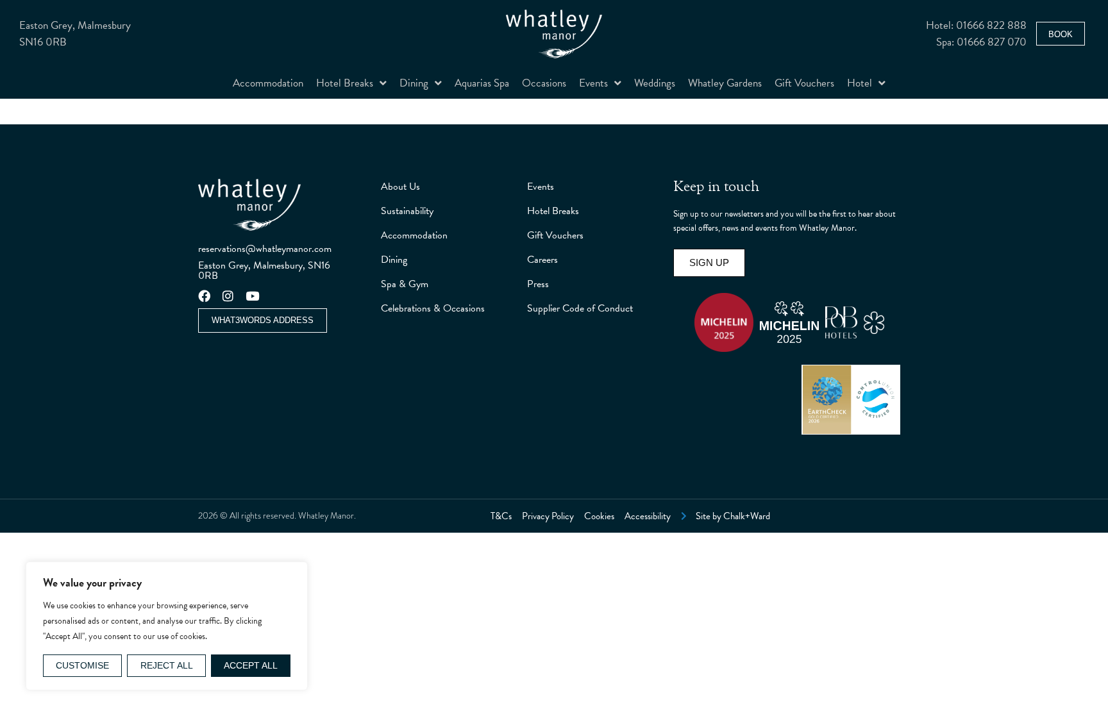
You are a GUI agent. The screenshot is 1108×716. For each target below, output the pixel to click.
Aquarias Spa (482, 83)
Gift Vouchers (804, 83)
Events (593, 83)
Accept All (251, 665)
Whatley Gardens (725, 83)
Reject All (166, 665)
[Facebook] (204, 295)
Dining (413, 83)
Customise (82, 665)
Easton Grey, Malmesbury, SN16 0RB (264, 270)
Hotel (859, 83)
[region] (167, 626)
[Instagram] (228, 295)
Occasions (544, 83)
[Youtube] (252, 295)
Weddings (654, 83)
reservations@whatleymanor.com (265, 248)
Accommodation (268, 83)
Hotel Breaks (344, 83)
